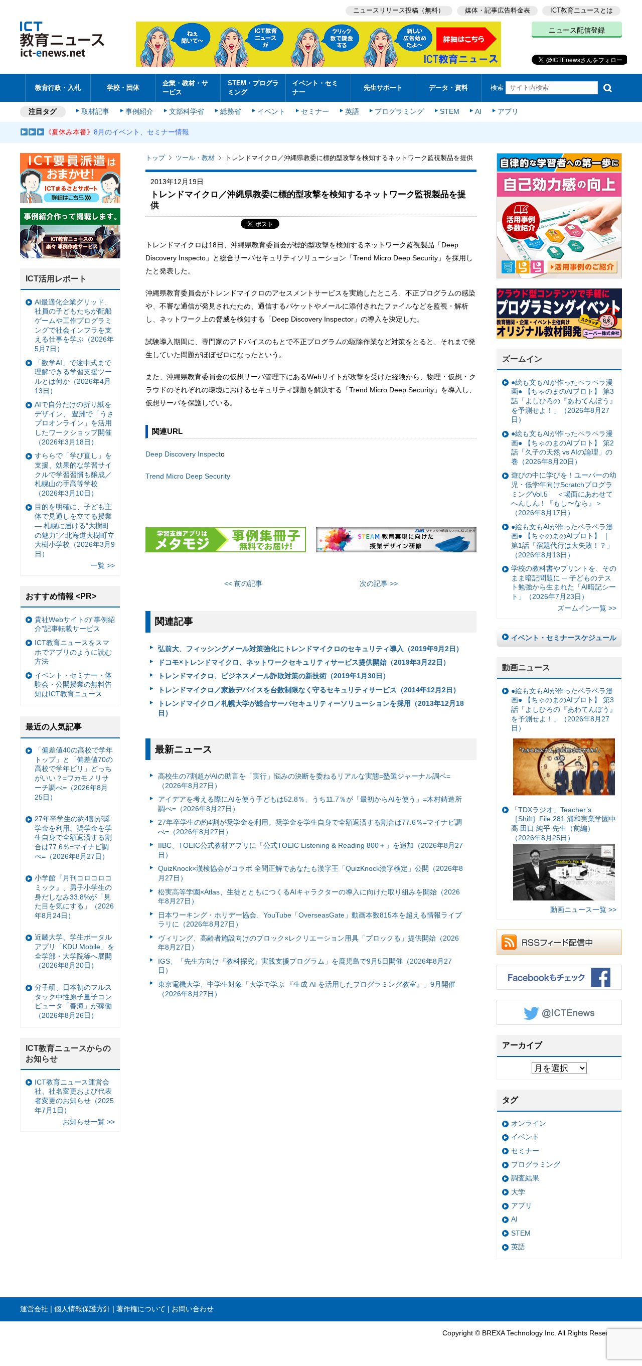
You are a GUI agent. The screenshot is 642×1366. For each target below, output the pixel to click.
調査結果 (525, 1178)
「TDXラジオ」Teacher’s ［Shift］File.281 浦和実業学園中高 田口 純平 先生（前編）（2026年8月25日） (563, 824)
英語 (352, 111)
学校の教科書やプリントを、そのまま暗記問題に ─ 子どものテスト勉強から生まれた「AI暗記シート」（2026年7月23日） (563, 582)
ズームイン (522, 359)
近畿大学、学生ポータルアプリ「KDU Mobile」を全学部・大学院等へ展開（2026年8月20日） (74, 951)
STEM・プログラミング (253, 87)
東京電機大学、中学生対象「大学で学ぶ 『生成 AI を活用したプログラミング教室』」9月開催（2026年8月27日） (306, 989)
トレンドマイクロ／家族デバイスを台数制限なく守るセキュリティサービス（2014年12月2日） (309, 690)
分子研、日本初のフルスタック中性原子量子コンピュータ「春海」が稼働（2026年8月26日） (73, 1001)
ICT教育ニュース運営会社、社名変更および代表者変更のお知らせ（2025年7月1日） (74, 1096)
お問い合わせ (193, 1309)
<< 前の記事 (243, 583)
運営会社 (34, 1309)
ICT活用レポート (56, 278)
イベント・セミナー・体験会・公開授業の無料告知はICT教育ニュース (73, 684)
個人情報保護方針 (82, 1309)
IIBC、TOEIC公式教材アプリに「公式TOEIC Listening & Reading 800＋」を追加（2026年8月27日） (310, 850)
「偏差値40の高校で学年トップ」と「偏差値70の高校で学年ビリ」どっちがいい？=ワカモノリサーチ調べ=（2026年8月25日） (74, 773)
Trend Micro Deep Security (187, 476)
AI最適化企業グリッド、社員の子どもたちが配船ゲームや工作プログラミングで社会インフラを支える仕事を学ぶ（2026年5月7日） (74, 325)
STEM (449, 111)
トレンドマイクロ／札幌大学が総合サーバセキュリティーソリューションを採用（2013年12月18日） (311, 708)
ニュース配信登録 (577, 30)
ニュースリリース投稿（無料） (398, 10)
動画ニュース (526, 667)
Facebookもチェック (559, 977)
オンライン (528, 1123)
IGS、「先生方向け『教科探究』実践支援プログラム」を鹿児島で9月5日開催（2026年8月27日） (305, 966)
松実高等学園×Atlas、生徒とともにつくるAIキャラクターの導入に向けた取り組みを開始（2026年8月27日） (309, 896)
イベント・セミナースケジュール (563, 638)
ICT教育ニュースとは (581, 10)
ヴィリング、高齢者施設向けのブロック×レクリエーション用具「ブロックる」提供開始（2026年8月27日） (308, 943)
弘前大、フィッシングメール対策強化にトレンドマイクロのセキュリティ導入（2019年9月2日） (310, 649)
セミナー (315, 111)
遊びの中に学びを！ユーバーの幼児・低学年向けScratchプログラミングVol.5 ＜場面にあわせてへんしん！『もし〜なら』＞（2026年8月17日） (563, 494)
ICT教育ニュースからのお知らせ (68, 1053)
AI (478, 111)
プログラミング (399, 111)
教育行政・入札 (58, 87)
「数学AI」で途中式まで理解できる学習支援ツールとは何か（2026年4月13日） (73, 377)
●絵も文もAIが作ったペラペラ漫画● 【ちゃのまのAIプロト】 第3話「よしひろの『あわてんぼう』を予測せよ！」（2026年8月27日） (563, 401)
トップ (155, 158)
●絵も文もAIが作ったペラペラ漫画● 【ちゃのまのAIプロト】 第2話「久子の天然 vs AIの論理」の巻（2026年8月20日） (562, 447)
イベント (271, 111)
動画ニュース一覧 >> (583, 909)
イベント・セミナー (315, 87)
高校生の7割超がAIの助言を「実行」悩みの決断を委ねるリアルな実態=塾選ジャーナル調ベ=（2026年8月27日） (304, 781)
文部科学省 (186, 111)
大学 (518, 1192)
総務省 (230, 111)
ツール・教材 (195, 158)
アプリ (508, 111)
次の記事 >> (379, 583)
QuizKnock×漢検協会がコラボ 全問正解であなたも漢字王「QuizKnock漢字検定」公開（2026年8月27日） (310, 873)
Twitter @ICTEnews (559, 1012)
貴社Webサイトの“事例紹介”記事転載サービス (75, 624)
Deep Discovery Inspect (183, 454)
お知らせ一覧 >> (89, 1122)
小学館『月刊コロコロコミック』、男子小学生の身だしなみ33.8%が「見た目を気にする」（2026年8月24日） (74, 897)
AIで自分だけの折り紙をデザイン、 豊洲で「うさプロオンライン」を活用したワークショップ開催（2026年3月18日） (74, 423)
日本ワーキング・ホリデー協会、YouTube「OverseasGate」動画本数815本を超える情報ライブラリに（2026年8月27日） (310, 920)
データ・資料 (448, 87)
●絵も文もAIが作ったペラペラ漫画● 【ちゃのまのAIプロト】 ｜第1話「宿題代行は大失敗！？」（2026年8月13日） (562, 541)
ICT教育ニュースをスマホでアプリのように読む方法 (73, 652)
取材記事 (95, 111)
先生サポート (383, 87)
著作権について (141, 1309)
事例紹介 (139, 111)
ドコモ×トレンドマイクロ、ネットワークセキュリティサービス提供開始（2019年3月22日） (304, 662)
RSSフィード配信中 (559, 942)
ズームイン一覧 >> (586, 608)
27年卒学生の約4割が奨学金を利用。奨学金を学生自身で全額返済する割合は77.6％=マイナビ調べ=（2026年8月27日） (310, 827)
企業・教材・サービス (185, 87)
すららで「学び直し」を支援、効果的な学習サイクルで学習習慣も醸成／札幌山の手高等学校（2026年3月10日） (73, 474)
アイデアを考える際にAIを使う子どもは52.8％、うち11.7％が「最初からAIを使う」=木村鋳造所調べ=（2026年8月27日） (310, 804)
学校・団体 (123, 87)
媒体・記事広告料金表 (497, 10)
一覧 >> (103, 565)
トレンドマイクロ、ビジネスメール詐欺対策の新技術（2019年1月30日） (274, 676)
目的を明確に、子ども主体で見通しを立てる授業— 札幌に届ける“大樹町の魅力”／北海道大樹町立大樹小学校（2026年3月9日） (75, 530)
